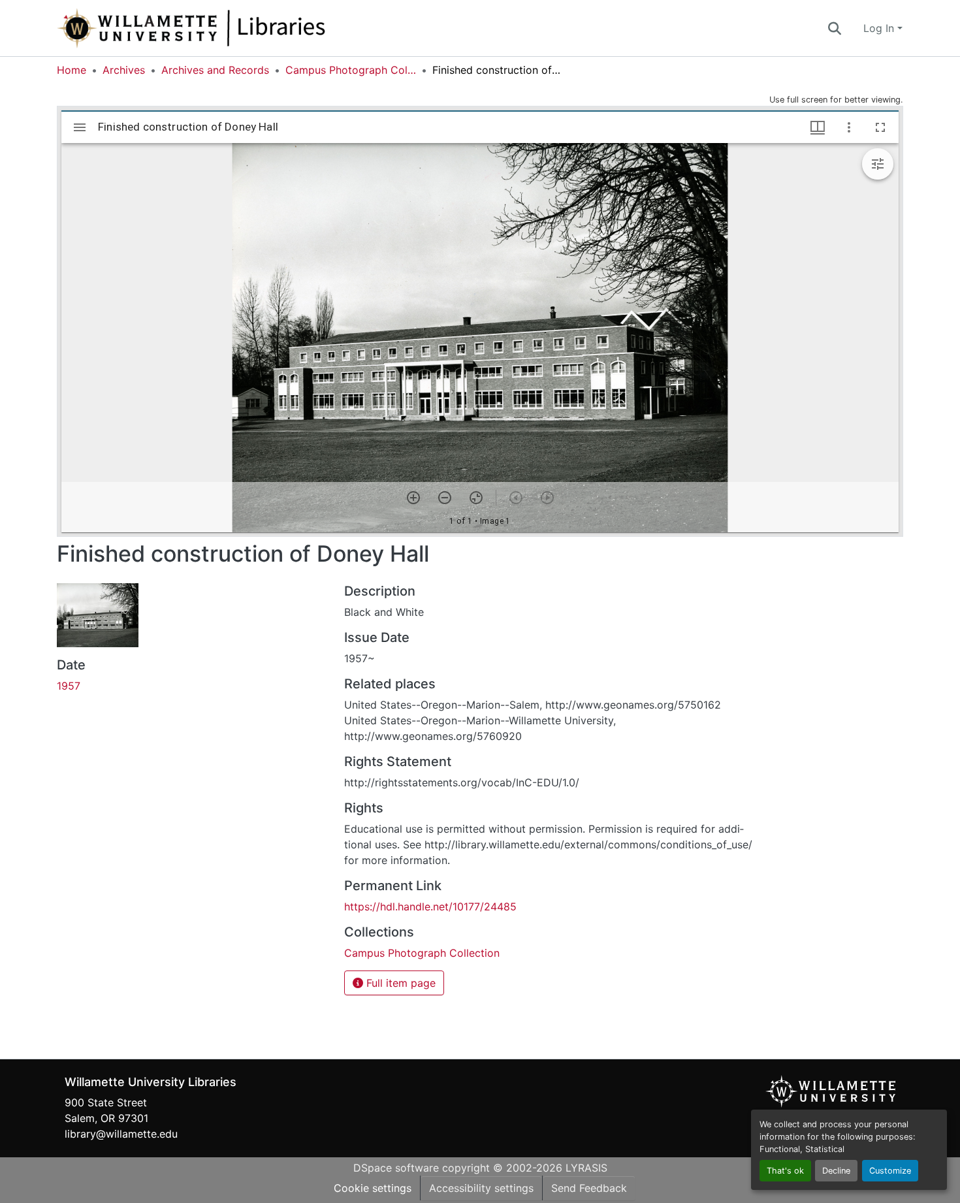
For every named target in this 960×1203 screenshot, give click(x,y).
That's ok (785, 1171)
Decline (836, 1171)
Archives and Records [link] (215, 69)
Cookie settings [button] (372, 1188)
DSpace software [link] (396, 1167)
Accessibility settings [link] (481, 1188)
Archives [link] (124, 69)
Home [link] (71, 69)
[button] (234, 28)
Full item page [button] (399, 982)
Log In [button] (880, 28)
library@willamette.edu (121, 1133)
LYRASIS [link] (586, 1167)
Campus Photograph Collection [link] (350, 69)
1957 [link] (68, 685)
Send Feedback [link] (589, 1188)
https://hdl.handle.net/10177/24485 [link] (430, 906)
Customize (890, 1171)
